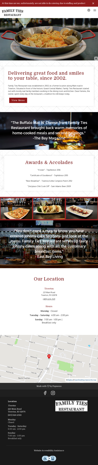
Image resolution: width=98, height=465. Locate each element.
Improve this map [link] (90, 380)
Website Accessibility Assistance (49, 451)
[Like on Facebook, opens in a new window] (45, 394)
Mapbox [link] (70, 380)
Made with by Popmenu (32, 386)
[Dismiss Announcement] (93, 3)
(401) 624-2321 (15, 415)
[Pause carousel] (96, 58)
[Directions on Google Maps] (49, 359)
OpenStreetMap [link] (79, 380)
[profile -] (88, 10)
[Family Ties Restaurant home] (12, 12)
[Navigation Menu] (94, 10)
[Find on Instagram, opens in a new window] (53, 394)
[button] (16, 208)
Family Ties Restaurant (71, 406)
